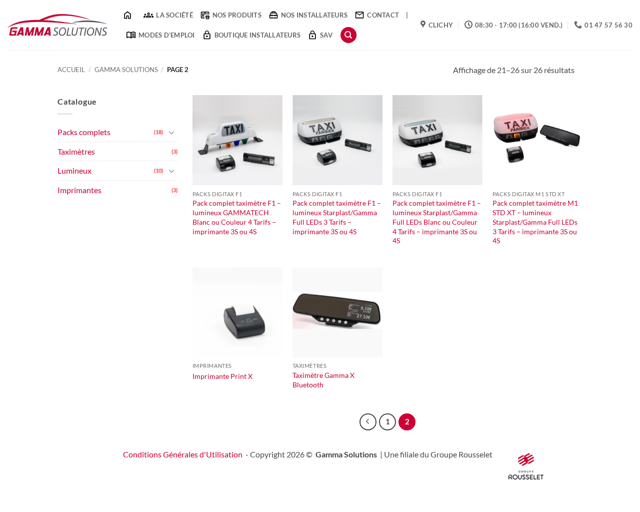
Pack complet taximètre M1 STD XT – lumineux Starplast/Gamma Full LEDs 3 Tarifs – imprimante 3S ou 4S (535, 222)
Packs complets (84, 132)
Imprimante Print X (222, 376)
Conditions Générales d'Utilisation (182, 454)
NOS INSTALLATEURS (314, 15)
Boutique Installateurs (257, 35)
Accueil (71, 70)
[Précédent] (368, 421)
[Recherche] (348, 35)
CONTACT (383, 15)
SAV (326, 35)
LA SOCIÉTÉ (174, 15)
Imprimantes (80, 190)
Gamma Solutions (126, 70)
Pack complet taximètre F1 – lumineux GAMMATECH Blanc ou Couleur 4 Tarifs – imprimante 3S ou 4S (236, 217)
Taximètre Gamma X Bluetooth (323, 380)
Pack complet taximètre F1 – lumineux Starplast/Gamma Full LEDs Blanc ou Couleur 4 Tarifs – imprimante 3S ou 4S (436, 222)
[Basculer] (172, 132)
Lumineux (75, 170)
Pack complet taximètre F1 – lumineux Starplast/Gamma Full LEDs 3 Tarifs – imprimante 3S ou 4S (336, 217)
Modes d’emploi (166, 35)
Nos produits (237, 15)
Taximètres (76, 151)
